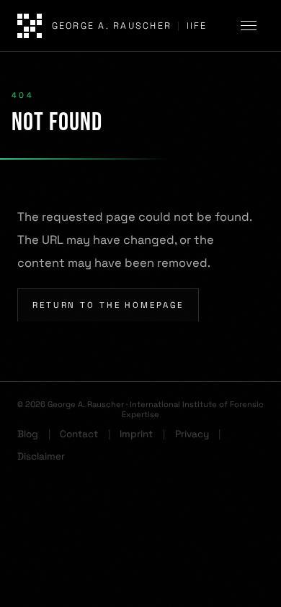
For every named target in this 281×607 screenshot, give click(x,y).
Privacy (192, 434)
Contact (79, 434)
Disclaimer (41, 456)
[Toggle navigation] (251, 26)
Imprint (136, 434)
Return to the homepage (108, 305)
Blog (27, 434)
